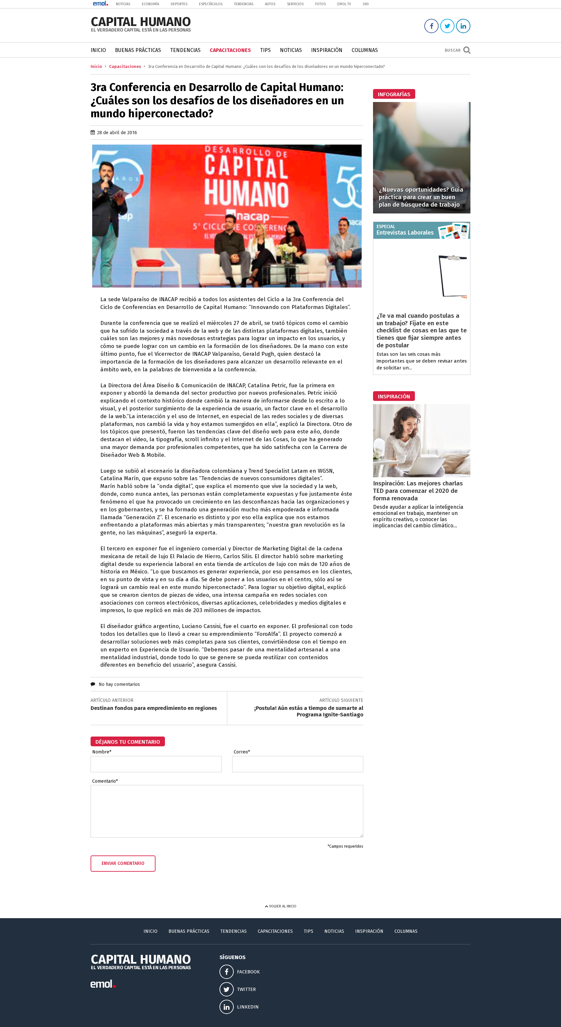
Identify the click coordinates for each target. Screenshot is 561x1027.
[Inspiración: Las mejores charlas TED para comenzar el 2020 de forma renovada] (421, 475)
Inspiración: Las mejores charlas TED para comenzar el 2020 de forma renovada (418, 491)
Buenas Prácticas (138, 50)
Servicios (295, 4)
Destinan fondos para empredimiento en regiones (154, 708)
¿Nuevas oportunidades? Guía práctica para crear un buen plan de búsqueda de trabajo (421, 197)
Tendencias (243, 4)
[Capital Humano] (141, 31)
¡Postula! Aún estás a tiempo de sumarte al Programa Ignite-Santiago (308, 711)
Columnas (365, 50)
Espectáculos (210, 4)
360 (366, 4)
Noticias (123, 4)
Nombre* (101, 752)
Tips (265, 50)
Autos (270, 4)
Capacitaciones (230, 50)
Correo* (242, 752)
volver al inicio (282, 906)
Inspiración (327, 50)
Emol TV (344, 4)
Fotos (320, 4)
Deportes (179, 4)
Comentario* (105, 781)
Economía (150, 4)
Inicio (98, 50)
